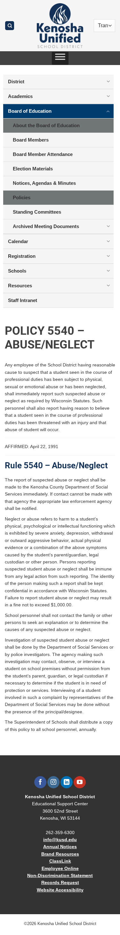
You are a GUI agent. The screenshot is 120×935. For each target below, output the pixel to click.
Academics (20, 96)
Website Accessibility (60, 889)
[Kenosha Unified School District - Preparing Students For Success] (60, 25)
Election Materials (33, 168)
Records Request (60, 882)
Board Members (31, 140)
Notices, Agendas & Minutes (44, 183)
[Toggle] (108, 81)
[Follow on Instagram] (53, 782)
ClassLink (60, 861)
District (16, 81)
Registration (22, 256)
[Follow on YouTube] (79, 782)
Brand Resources (60, 854)
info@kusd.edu (60, 839)
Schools (17, 271)
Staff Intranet (22, 300)
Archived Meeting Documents (46, 226)
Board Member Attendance (43, 154)
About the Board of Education (46, 125)
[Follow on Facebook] (40, 782)
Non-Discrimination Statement (60, 875)
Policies (21, 197)
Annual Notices (60, 846)
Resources (20, 285)
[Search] (9, 25)
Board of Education (30, 111)
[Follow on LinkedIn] (66, 782)
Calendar (18, 241)
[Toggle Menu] (60, 58)
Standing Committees (37, 212)
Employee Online (60, 868)
